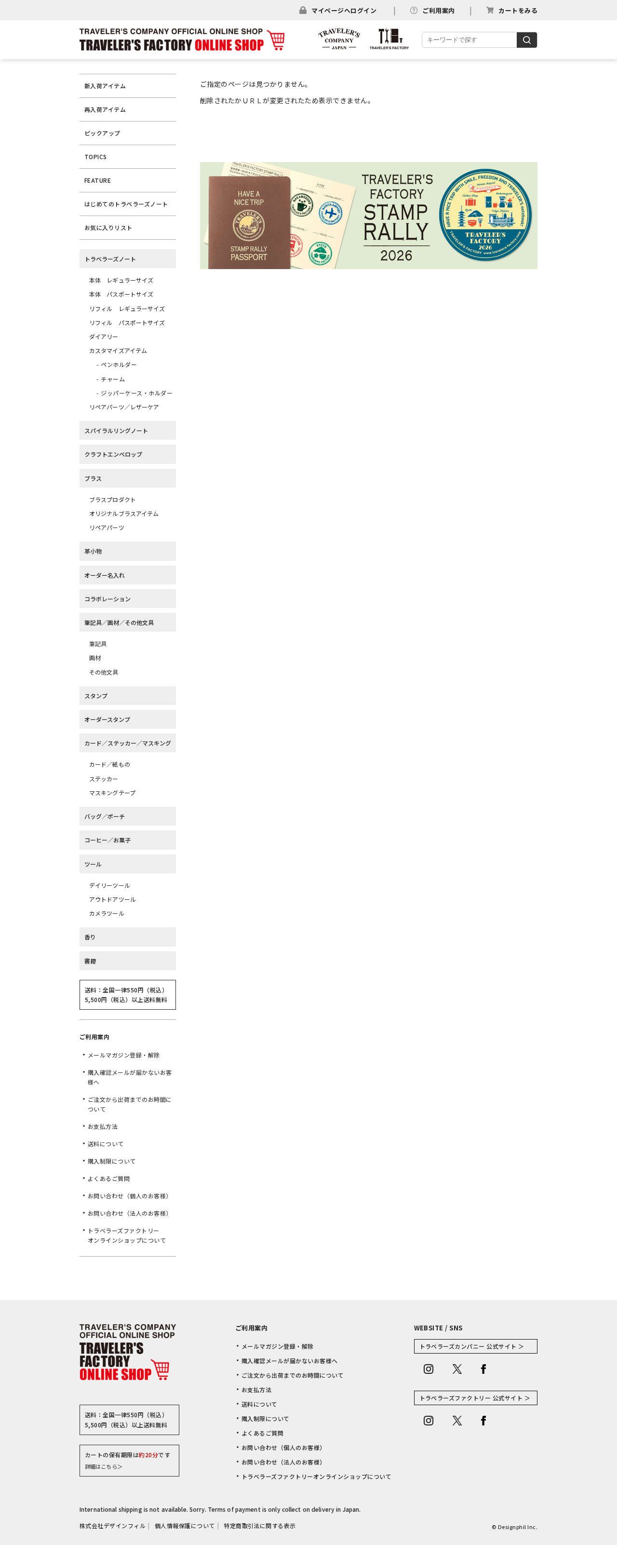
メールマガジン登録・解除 (124, 1055)
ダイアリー (104, 336)
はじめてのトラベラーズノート (126, 204)
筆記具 (98, 643)
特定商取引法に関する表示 (260, 1525)
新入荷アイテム (105, 85)
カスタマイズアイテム (118, 350)
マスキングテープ (112, 792)
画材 (95, 657)
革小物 (93, 551)
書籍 (90, 961)
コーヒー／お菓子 (107, 840)
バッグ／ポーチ (104, 816)
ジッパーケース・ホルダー (137, 393)
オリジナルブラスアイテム (124, 513)
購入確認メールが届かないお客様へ (130, 1077)
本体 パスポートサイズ (121, 294)
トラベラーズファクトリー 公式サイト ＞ (475, 1398)
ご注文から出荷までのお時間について (130, 1104)
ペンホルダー (119, 364)
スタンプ (95, 695)
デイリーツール (109, 885)
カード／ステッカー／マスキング (127, 743)
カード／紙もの (109, 764)
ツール (93, 864)
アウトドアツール (112, 899)
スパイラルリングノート (116, 430)
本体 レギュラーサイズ (121, 280)
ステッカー (104, 778)
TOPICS (95, 156)
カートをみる (517, 10)
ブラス (93, 478)
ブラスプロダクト (112, 499)
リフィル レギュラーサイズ (127, 308)
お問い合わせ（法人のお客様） (130, 1213)
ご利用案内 (438, 10)
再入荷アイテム (105, 109)
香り (90, 937)
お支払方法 (103, 1126)
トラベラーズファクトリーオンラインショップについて (127, 1235)
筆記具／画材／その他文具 (119, 622)
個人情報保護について (185, 1525)
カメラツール (106, 913)
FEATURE (97, 180)
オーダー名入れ (104, 575)
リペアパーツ (106, 527)
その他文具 (104, 672)
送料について (106, 1143)
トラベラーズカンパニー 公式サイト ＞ (471, 1346)
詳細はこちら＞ (103, 1466)
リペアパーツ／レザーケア (124, 407)
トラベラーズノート (110, 259)
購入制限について (112, 1161)
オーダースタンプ (107, 719)
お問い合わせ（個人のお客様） (130, 1196)
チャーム (113, 379)
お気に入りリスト (108, 227)
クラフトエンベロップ (113, 454)
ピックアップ (102, 133)
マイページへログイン (343, 10)
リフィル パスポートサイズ (127, 322)
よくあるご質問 (109, 1178)
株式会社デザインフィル (113, 1525)
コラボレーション (107, 599)
